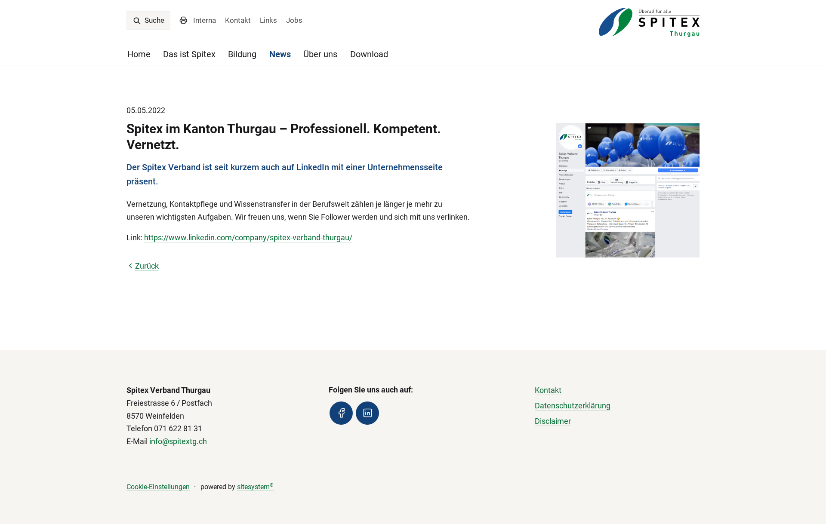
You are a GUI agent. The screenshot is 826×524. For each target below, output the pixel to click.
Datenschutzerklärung (572, 405)
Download (369, 54)
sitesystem (255, 487)
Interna (204, 20)
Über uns (320, 54)
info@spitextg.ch (178, 441)
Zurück (147, 265)
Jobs (294, 20)
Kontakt (238, 20)
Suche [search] (153, 20)
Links (268, 20)
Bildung (242, 54)
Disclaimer (553, 421)
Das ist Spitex (189, 54)
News (280, 54)
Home (139, 54)
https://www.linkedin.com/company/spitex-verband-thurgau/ (248, 237)
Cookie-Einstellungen (158, 487)
